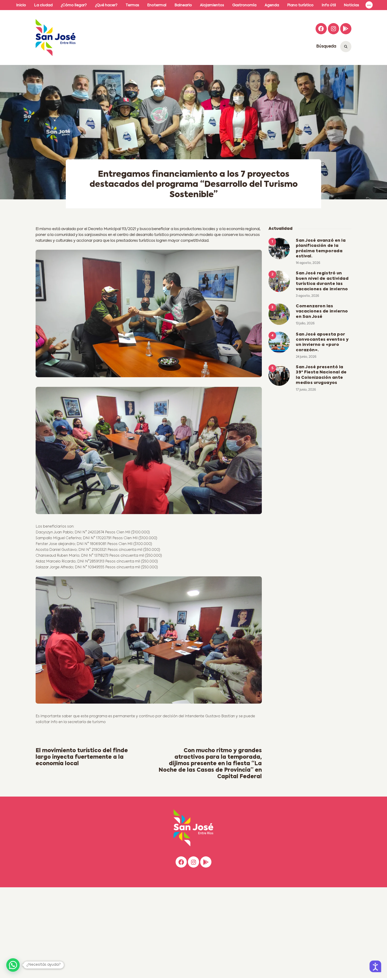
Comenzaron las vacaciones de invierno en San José (322, 311)
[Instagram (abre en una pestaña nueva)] (333, 28)
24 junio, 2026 (306, 356)
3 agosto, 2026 (307, 295)
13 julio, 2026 (305, 323)
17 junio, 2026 (306, 389)
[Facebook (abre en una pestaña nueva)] (321, 28)
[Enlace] (369, 5)
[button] (13, 965)
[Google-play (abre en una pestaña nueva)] (345, 28)
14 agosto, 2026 (308, 263)
